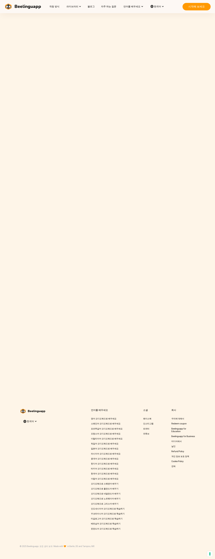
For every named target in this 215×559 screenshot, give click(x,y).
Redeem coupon (179, 423)
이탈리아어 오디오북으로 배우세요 (107, 438)
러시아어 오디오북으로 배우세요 (106, 454)
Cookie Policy (177, 461)
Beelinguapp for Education (178, 430)
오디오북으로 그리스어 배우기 (104, 504)
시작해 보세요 (196, 6)
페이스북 (147, 418)
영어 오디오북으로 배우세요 (103, 418)
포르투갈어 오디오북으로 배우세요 (107, 429)
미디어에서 (176, 441)
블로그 (91, 6)
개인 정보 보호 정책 (180, 456)
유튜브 (146, 434)
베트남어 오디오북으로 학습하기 (106, 523)
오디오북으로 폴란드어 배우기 (104, 488)
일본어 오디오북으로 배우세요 (104, 448)
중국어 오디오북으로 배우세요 (104, 459)
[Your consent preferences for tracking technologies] (210, 554)
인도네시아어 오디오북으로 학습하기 (108, 509)
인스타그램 (148, 423)
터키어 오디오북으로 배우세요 (104, 468)
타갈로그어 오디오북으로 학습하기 (107, 518)
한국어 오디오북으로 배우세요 (104, 473)
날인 (173, 446)
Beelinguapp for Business (183, 436)
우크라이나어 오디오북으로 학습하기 (108, 514)
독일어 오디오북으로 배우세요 (104, 443)
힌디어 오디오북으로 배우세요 (104, 463)
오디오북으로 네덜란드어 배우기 (106, 493)
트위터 (146, 429)
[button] (73, 6)
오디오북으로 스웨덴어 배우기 (104, 484)
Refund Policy (177, 451)
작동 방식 (54, 6)
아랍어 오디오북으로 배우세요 (104, 479)
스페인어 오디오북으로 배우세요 (106, 423)
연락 (173, 466)
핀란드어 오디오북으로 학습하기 (106, 529)
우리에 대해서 (177, 418)
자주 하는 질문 (108, 6)
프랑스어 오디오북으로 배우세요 (106, 434)
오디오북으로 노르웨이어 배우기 (106, 498)
